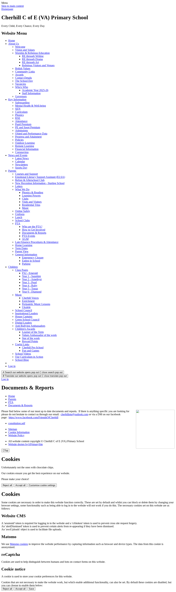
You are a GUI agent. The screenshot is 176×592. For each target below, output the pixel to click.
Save (31, 589)
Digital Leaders (23, 322)
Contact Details (23, 77)
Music (25, 208)
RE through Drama (32, 59)
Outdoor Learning (25, 142)
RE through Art (30, 62)
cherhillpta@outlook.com (74, 414)
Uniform (19, 214)
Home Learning (23, 245)
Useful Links (22, 344)
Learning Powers (31, 195)
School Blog (22, 359)
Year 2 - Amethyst (32, 279)
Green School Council (27, 319)
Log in (11, 366)
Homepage (7, 9)
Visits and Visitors (32, 201)
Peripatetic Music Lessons (36, 304)
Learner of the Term (33, 332)
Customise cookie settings (42, 485)
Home (11, 40)
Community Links (25, 71)
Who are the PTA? (32, 226)
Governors (21, 96)
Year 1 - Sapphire (31, 276)
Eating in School (31, 260)
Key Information (17, 99)
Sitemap (12, 429)
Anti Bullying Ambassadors (30, 325)
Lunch (18, 217)
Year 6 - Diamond (31, 291)
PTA (17, 223)
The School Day (24, 80)
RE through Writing (32, 56)
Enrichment (28, 301)
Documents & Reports (34, 232)
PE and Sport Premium (27, 127)
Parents (12, 170)
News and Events (17, 155)
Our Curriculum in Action (29, 356)
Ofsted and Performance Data (31, 133)
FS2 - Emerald (30, 273)
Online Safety (22, 211)
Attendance (21, 121)
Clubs (25, 198)
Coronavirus (22, 152)
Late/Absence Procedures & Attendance (36, 242)
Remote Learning (24, 146)
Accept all (20, 485)
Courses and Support (26, 173)
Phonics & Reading (32, 192)
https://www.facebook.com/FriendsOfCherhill (33, 417)
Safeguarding (22, 102)
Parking (26, 263)
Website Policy (16, 435)
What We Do (22, 189)
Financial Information (26, 149)
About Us (13, 43)
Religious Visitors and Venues (38, 65)
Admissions (21, 130)
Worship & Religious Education (32, 53)
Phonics (19, 115)
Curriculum (21, 111)
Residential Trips (31, 204)
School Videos (23, 353)
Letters (19, 186)
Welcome (20, 46)
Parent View (22, 251)
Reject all (7, 485)
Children (13, 266)
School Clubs (22, 220)
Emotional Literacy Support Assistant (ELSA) (40, 177)
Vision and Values (25, 49)
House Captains (23, 316)
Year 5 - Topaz (30, 288)
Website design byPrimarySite (25, 444)
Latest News (22, 158)
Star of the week (31, 338)
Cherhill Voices (30, 297)
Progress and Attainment (28, 136)
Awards (19, 74)
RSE (17, 118)
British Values (22, 68)
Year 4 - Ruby (29, 285)
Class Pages (21, 270)
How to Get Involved (33, 229)
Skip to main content (12, 5)
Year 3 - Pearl (29, 282)
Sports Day (21, 167)
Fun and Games (30, 350)
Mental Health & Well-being (30, 105)
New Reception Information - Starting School (39, 183)
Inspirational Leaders (26, 313)
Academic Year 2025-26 (35, 90)
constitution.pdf (16, 423)
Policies (19, 139)
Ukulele (26, 307)
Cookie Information (19, 432)
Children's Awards (25, 328)
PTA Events (28, 235)
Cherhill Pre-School (32, 347)
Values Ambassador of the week (39, 335)
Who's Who (21, 87)
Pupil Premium (23, 124)
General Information (26, 254)
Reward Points (30, 341)
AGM (25, 239)
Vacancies (20, 84)
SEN (17, 108)
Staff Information (31, 93)
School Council (23, 310)
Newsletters (21, 164)
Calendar (20, 161)
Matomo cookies (19, 544)
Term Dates (21, 248)
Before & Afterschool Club (30, 180)
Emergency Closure (32, 257)
